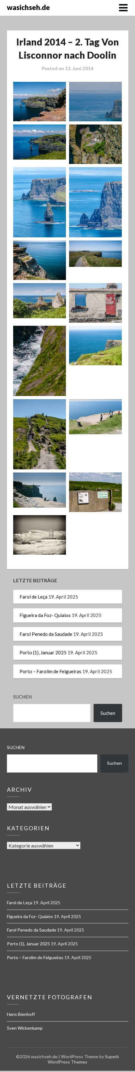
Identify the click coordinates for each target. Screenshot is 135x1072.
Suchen (22, 697)
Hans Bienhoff (21, 1014)
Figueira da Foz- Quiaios (45, 615)
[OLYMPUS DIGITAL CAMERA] (39, 260)
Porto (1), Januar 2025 (43, 652)
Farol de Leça (33, 596)
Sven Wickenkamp (25, 1028)
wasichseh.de (28, 7)
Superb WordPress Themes (83, 1059)
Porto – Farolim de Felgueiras (50, 671)
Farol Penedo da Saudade (45, 634)
